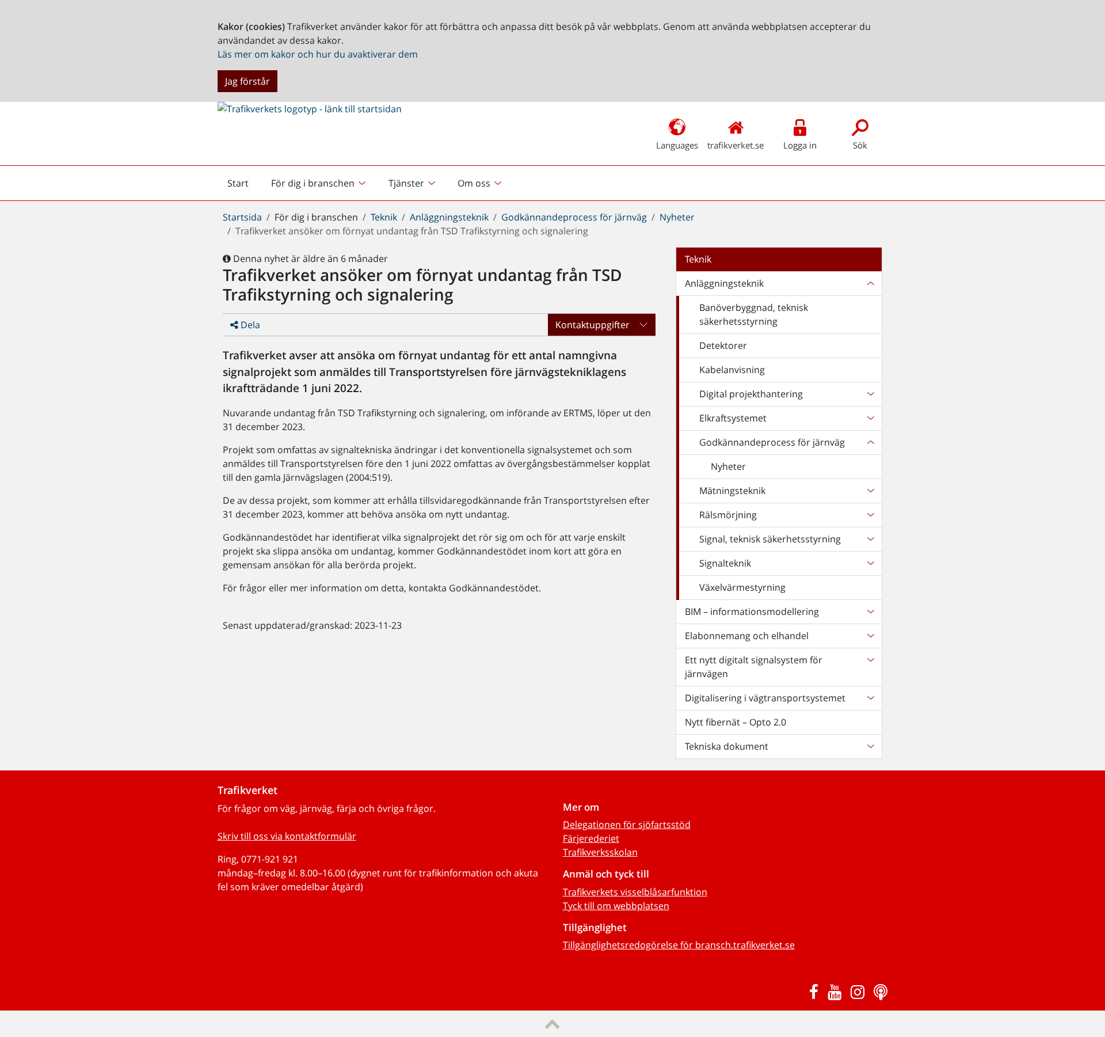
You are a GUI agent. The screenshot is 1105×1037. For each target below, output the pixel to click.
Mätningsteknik (732, 490)
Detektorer (723, 345)
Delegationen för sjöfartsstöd (627, 824)
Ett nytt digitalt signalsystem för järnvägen (753, 667)
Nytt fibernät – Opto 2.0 (735, 722)
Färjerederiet (591, 838)
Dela (249, 324)
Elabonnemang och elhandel (747, 635)
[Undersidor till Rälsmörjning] (870, 515)
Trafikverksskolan (600, 852)
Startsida (242, 217)
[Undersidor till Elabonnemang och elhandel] (870, 636)
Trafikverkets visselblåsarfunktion (635, 892)
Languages (677, 145)
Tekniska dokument (726, 746)
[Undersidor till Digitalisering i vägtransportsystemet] (870, 698)
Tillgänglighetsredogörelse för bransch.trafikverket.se (679, 945)
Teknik (384, 217)
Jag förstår (247, 81)
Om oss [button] (474, 183)
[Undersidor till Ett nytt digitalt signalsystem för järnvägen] (870, 667)
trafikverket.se (735, 145)
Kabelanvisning (732, 369)
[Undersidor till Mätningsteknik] (870, 490)
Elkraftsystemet (733, 418)
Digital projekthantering (751, 394)
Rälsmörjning (728, 514)
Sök (860, 145)
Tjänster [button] (406, 183)
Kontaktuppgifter (592, 324)
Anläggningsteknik (449, 217)
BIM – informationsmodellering (752, 611)
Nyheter (677, 217)
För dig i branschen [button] (313, 183)
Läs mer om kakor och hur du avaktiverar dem (318, 54)
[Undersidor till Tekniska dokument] (870, 746)
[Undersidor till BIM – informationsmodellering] (870, 611)
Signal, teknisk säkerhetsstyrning (770, 539)
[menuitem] (319, 183)
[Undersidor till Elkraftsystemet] (870, 418)
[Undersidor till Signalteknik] (870, 563)
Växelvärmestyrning (742, 587)
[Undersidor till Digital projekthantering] (870, 394)
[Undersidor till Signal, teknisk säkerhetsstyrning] (870, 539)
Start (243, 186)
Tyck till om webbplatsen (616, 905)
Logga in (800, 145)
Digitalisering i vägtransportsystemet (765, 698)
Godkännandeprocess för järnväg (574, 217)
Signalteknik (725, 563)
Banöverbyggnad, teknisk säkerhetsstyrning (753, 314)
